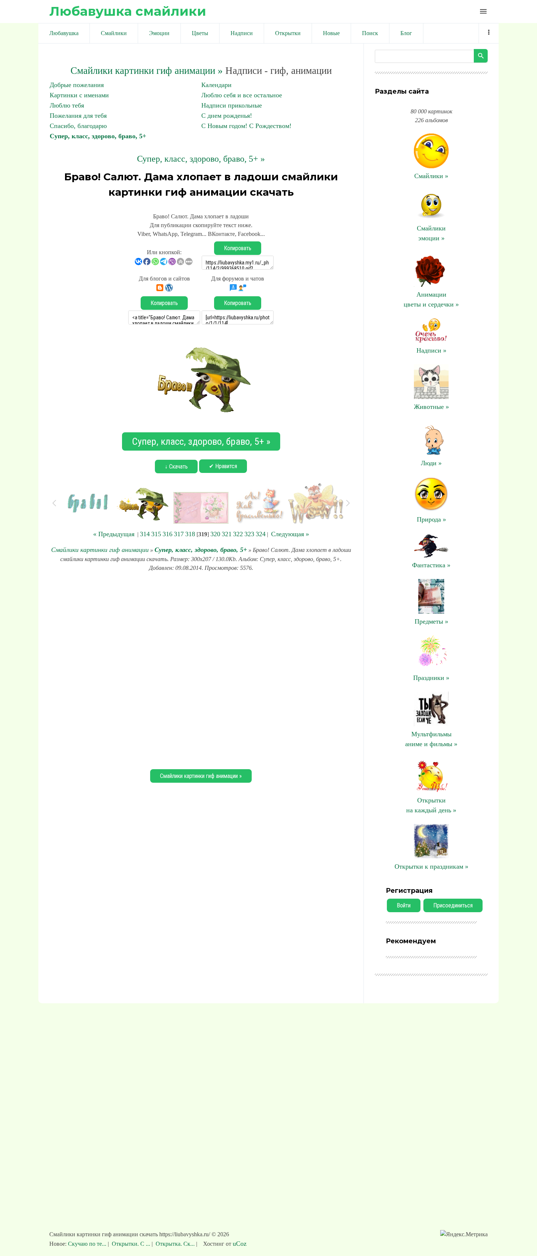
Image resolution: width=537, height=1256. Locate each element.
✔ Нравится (223, 466)
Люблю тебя (67, 105)
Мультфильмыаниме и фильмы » (431, 739)
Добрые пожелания (77, 85)
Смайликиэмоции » (431, 233)
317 (179, 534)
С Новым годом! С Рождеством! (246, 125)
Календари (216, 85)
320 (215, 534)
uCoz (240, 1243)
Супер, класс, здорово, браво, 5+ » (201, 158)
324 (261, 534)
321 (227, 534)
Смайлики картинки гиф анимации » (147, 70)
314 (145, 534)
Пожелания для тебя (78, 115)
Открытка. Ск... (175, 1244)
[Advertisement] (201, 669)
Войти (404, 905)
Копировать (237, 248)
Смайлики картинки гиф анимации (100, 549)
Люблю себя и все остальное (241, 95)
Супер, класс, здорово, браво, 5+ (98, 136)
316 (167, 534)
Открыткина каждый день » (431, 805)
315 (156, 534)
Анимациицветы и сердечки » (431, 299)
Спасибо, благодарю (78, 125)
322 (238, 534)
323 (249, 534)
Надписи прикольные (231, 105)
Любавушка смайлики (127, 11)
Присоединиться (453, 905)
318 (190, 534)
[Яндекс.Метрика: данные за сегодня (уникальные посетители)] (464, 1234)
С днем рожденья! (226, 115)
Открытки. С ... (131, 1244)
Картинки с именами (79, 95)
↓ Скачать (176, 466)
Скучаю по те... (88, 1244)
